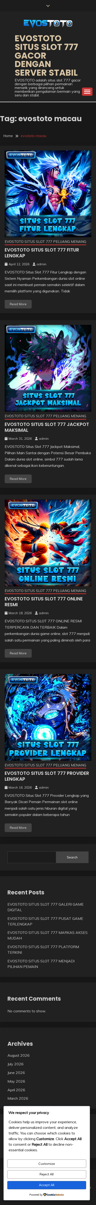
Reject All (47, 1174)
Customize (46, 1164)
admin (41, 264)
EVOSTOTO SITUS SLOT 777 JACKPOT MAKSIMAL (47, 427)
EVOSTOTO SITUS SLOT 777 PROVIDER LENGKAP (47, 776)
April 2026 (16, 1090)
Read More (18, 304)
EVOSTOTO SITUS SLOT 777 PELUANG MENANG (45, 241)
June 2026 (16, 1072)
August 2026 (18, 1055)
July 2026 (15, 1064)
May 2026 (16, 1081)
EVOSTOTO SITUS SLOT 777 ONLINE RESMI (44, 601)
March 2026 (17, 1098)
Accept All (46, 1185)
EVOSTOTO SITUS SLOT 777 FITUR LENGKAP (42, 253)
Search (72, 857)
